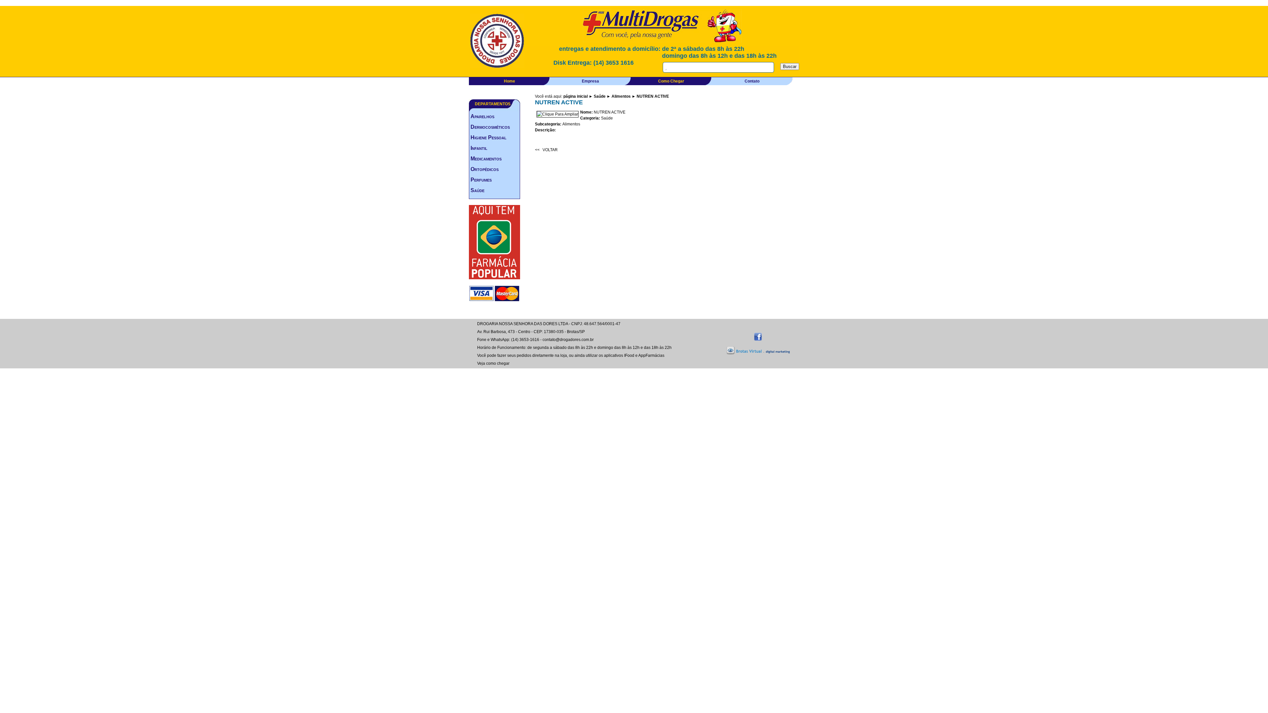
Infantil (479, 148)
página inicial (575, 96)
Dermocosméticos (490, 127)
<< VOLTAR (546, 150)
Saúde (477, 190)
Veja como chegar (493, 363)
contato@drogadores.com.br (568, 339)
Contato (752, 81)
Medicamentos (486, 158)
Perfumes (481, 180)
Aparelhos (482, 116)
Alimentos (621, 96)
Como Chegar (671, 81)
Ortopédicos (485, 169)
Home (509, 81)
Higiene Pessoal (489, 137)
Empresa (590, 81)
